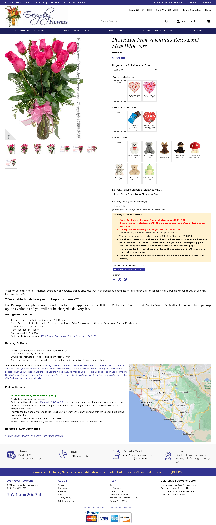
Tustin (124, 375)
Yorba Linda (35, 378)
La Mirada (98, 372)
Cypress (24, 368)
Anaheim (57, 365)
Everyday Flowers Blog (178, 480)
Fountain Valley (63, 368)
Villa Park (9, 378)
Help (208, 10)
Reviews (62, 491)
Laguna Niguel (56, 372)
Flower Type (115, 31)
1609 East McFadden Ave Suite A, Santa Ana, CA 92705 (69, 336)
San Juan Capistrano (81, 375)
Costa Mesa (118, 365)
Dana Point (34, 368)
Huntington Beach (106, 368)
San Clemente (63, 375)
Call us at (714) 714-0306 (52, 402)
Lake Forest (86, 372)
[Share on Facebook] (114, 279)
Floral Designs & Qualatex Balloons (177, 491)
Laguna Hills (41, 372)
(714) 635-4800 (169, 10)
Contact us (63, 488)
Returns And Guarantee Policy (123, 498)
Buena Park (89, 365)
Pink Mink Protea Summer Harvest (177, 488)
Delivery (113, 485)
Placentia (25, 375)
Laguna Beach (27, 372)
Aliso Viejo (47, 365)
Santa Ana (98, 375)
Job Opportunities (66, 501)
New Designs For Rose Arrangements (178, 485)
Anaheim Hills (70, 365)
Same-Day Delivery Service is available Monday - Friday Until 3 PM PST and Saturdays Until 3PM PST (108, 472)
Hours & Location (191, 10)
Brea (79, 365)
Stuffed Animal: (120, 137)
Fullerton (76, 368)
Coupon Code (116, 491)
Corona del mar (103, 365)
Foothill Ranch (47, 368)
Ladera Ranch (12, 372)
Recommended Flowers (29, 31)
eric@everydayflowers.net (138, 455)
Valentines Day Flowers (17, 436)
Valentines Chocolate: (124, 107)
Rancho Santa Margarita (43, 375)
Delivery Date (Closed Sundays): (129, 201)
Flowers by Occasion (75, 31)
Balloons (196, 31)
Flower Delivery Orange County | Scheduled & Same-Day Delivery (46, 2)
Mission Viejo (110, 372)
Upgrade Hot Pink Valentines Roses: (132, 65)
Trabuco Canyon (112, 375)
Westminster (21, 378)
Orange (16, 375)
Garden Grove (89, 368)
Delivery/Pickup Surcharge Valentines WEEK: (137, 189)
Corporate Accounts (119, 494)
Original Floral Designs (157, 31)
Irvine (119, 368)
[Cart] (209, 21)
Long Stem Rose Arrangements (46, 436)
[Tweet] (120, 279)
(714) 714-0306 (144, 10)
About (61, 485)
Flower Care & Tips (118, 501)
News (60, 494)
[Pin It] (125, 279)
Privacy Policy (64, 498)
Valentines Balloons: (123, 77)
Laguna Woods (72, 372)
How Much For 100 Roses (173, 494)
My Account (115, 488)
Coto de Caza (12, 368)
